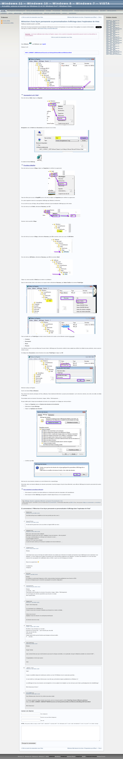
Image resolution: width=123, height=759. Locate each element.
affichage (27, 500)
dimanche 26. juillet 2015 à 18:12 (33, 586)
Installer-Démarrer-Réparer (35, 10)
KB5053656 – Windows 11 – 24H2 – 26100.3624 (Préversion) (114, 28)
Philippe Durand (101, 756)
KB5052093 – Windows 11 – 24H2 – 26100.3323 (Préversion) (114, 42)
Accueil (3, 10)
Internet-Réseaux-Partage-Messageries (86, 10)
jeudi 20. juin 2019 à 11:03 (31, 643)
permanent (48, 500)
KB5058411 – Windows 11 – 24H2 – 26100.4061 (113, 26)
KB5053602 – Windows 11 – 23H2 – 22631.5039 (113, 33)
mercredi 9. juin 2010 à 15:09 (32, 522)
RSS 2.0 (72, 502)
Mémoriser (43, 500)
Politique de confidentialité (16, 10)
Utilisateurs (56, 10)
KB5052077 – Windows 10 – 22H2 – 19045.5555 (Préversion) (114, 37)
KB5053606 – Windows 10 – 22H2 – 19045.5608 (113, 30)
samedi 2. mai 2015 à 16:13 (32, 574)
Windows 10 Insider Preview (52, 13)
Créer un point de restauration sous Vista (32, 17)
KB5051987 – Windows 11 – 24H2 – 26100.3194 (113, 47)
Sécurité (102, 10)
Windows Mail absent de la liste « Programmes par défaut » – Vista (84, 17)
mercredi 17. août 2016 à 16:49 (32, 602)
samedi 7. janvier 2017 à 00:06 (32, 626)
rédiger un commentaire (88, 502)
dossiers (32, 500)
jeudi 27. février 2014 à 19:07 (32, 548)
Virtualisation (111, 10)
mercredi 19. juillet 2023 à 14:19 (33, 693)
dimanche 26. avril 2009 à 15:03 (33, 513)
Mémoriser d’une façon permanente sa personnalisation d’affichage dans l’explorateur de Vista (60, 22)
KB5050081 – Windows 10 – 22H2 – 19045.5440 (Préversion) (114, 51)
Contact (64, 13)
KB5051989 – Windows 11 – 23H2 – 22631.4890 (113, 49)
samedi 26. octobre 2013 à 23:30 (33, 531)
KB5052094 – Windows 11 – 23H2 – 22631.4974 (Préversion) (114, 40)
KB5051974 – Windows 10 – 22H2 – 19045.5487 (113, 44)
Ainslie (84, 756)
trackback (98, 502)
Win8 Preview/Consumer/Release (32, 13)
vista (61, 500)
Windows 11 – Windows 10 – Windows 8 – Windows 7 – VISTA (56, 3)
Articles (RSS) (6, 20)
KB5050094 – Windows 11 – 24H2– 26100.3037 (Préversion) (113, 53)
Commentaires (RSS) (8, 23)
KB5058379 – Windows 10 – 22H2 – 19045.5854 (113, 21)
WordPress (57, 756)
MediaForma (17, 13)
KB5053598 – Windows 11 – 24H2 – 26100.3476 (113, 35)
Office (10, 13)
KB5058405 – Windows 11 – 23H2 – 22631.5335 (113, 23)
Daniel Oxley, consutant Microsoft (48, 28)
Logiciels (4, 13)
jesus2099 (28, 692)
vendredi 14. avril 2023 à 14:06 (32, 668)
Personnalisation (67, 10)
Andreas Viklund (71, 756)
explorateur (37, 500)
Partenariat (72, 13)
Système (48, 10)
